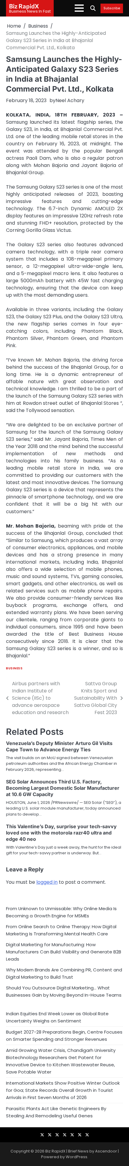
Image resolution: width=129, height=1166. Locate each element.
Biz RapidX (24, 6)
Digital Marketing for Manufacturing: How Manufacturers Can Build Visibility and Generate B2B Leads (63, 951)
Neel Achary (70, 100)
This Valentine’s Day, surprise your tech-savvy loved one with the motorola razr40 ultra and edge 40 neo (61, 832)
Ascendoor (106, 1151)
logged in (47, 882)
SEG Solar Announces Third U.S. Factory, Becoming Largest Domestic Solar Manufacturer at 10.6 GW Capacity (62, 788)
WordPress (76, 1157)
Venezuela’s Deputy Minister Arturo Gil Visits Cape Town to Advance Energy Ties (59, 746)
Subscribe (112, 8)
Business (14, 668)
